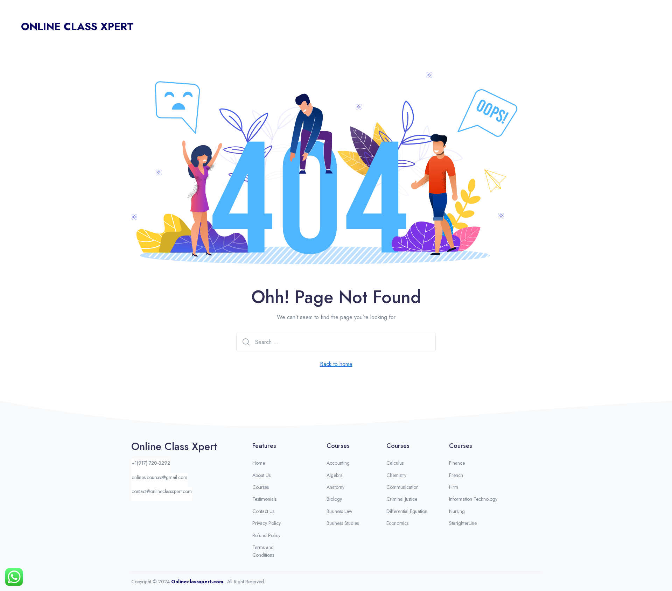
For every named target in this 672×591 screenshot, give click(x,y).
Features (264, 445)
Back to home (336, 364)
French (456, 475)
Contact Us (633, 26)
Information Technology (473, 498)
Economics (397, 523)
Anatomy (335, 487)
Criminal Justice (401, 498)
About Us (524, 26)
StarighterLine (463, 523)
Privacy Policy (266, 523)
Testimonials (595, 26)
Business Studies (343, 523)
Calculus (395, 462)
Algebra (335, 475)
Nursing (457, 511)
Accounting (338, 462)
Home (496, 26)
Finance (457, 462)
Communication (402, 487)
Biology (334, 498)
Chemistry (396, 475)
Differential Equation (406, 511)
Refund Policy (266, 535)
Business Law (339, 511)
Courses (554, 26)
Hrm (453, 487)
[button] (150, 466)
